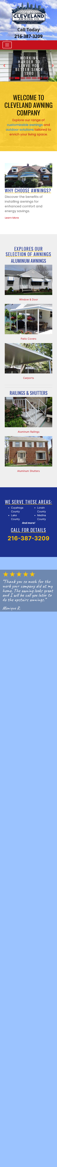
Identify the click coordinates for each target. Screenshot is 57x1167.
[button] (4, 66)
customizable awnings (25, 125)
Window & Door (28, 299)
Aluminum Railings (28, 431)
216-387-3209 (28, 36)
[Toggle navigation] (7, 45)
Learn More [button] (12, 218)
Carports (28, 377)
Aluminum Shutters (28, 471)
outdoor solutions (20, 129)
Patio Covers (28, 338)
